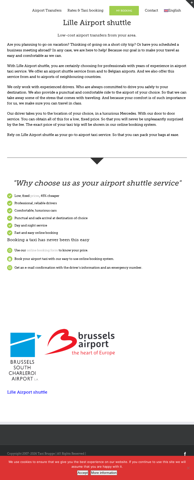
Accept (83, 473)
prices (34, 196)
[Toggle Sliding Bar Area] (189, 4)
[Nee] (188, 468)
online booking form (42, 250)
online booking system (136, 124)
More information (104, 473)
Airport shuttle (36, 66)
